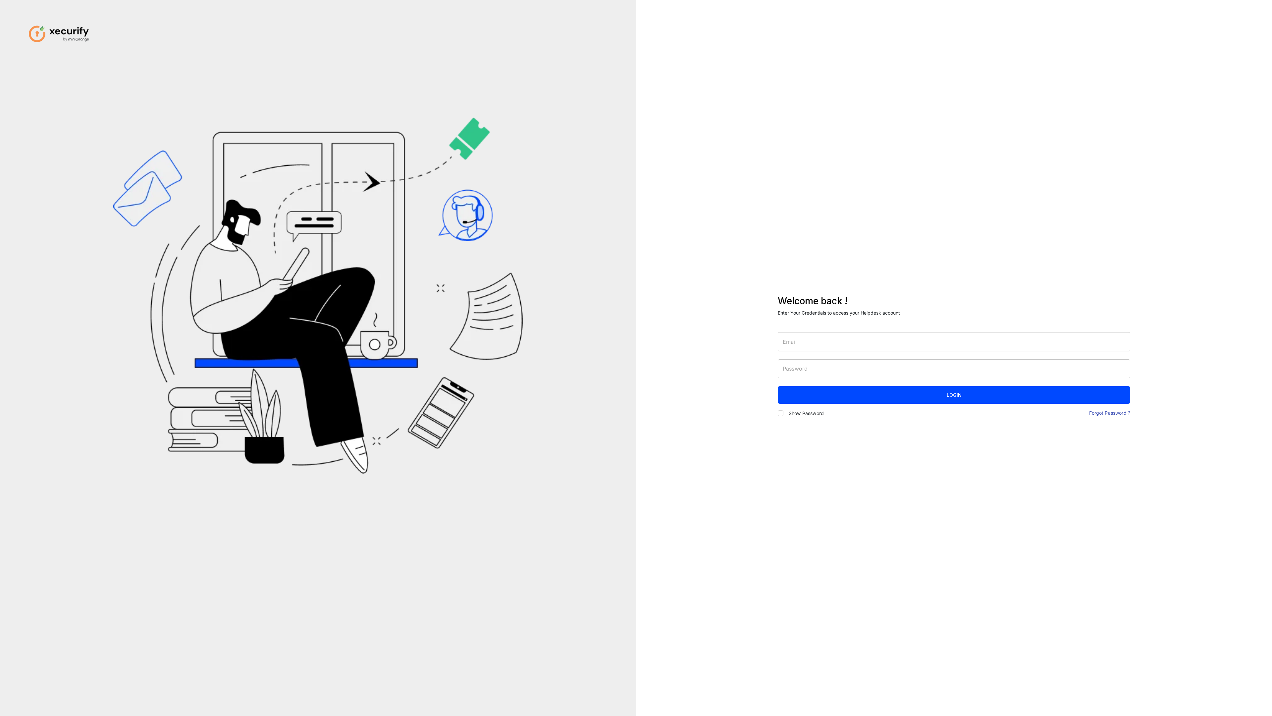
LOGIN (954, 395)
